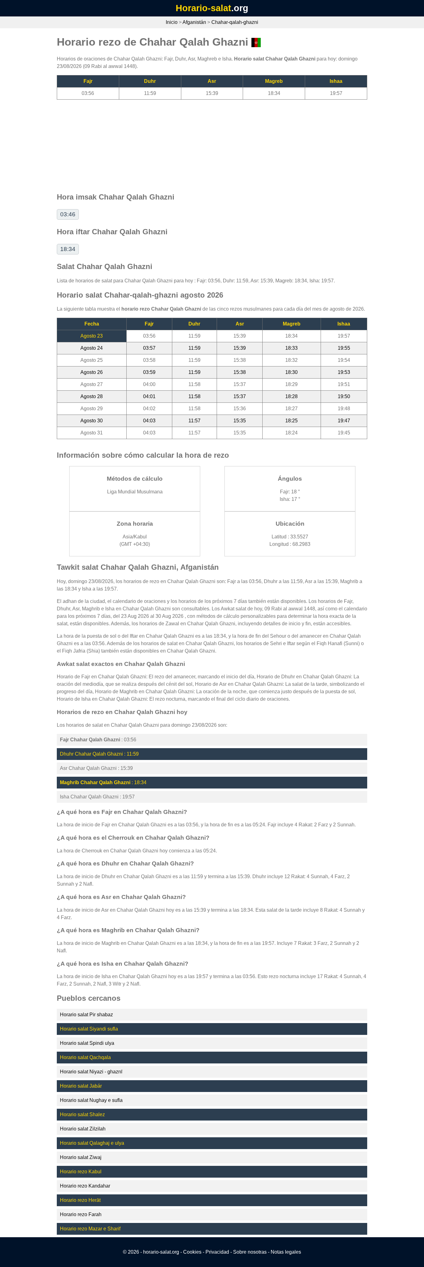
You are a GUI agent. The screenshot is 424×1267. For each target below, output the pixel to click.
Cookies (192, 1252)
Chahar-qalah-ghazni (234, 22)
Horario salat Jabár (81, 1086)
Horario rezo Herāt (80, 1200)
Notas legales (286, 1252)
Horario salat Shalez (82, 1114)
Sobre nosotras (250, 1252)
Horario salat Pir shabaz (86, 1014)
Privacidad (217, 1252)
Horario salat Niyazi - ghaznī (91, 1071)
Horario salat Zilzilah (83, 1128)
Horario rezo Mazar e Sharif (90, 1228)
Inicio (172, 22)
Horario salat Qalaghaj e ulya (92, 1143)
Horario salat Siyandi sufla (89, 1028)
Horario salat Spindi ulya (87, 1043)
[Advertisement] (212, 143)
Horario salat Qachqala (85, 1057)
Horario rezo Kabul (80, 1171)
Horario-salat (203, 8)
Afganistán (194, 22)
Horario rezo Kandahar (85, 1185)
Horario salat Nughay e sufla (91, 1100)
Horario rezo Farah (80, 1214)
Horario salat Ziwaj (80, 1157)
